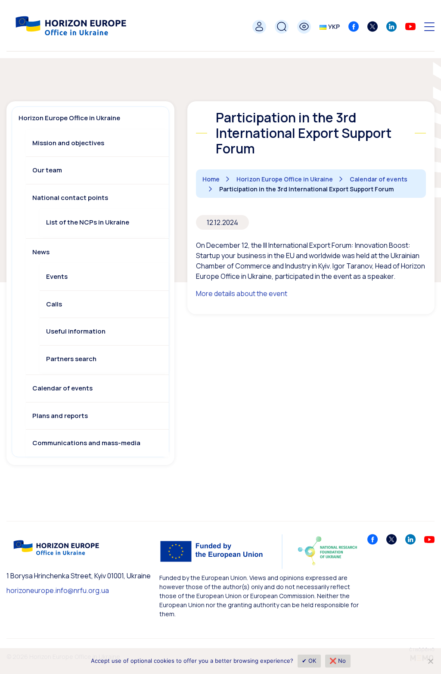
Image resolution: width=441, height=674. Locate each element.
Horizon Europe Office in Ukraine (69, 117)
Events (57, 276)
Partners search (71, 358)
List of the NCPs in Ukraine (87, 222)
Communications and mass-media (86, 442)
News (41, 251)
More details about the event (241, 293)
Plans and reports (60, 415)
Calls (54, 304)
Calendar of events (62, 388)
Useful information (76, 331)
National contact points (70, 197)
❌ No (337, 660)
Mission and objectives (68, 142)
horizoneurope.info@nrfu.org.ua (57, 590)
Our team (47, 170)
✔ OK (309, 660)
